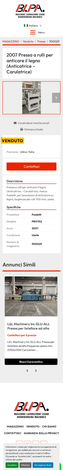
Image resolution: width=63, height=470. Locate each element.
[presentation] (27, 370)
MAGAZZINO (15, 426)
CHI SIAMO (49, 426)
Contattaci (31, 166)
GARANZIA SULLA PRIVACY (41, 433)
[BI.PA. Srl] (31, 409)
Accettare (12, 465)
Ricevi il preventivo (31, 361)
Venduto (32, 426)
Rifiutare (25, 465)
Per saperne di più (42, 465)
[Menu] (33, 32)
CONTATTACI (12, 433)
